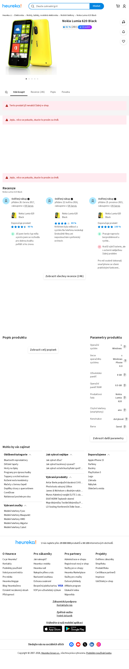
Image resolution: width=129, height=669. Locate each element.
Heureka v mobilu (42, 563)
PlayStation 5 (94, 472)
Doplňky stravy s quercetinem (18, 488)
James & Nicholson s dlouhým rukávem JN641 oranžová (64, 490)
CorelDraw (9, 492)
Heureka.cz (7, 15)
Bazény (91, 468)
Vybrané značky (13, 505)
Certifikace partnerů (105, 572)
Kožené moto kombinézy (16, 480)
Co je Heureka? (10, 559)
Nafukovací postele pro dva (17, 496)
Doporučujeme (97, 455)
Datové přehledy (72, 581)
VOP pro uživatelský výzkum (47, 590)
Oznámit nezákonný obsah (15, 590)
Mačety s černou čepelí (15, 484)
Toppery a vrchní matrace (16, 476)
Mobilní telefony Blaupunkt (17, 515)
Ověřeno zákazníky (104, 559)
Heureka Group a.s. (50, 653)
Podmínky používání (12, 568)
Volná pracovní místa (12, 572)
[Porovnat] (123, 22)
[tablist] (49, 92)
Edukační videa (71, 590)
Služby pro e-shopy (73, 568)
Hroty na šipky (11, 468)
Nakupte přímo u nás (44, 572)
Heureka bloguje (11, 581)
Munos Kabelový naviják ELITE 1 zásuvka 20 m (64, 494)
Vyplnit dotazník (64, 615)
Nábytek (92, 484)
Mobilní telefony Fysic (14, 511)
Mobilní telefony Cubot (15, 527)
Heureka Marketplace (74, 572)
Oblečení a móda (96, 488)
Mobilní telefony (67, 15)
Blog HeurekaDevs (12, 585)
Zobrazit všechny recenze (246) (64, 276)
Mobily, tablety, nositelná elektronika (42, 15)
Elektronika (19, 15)
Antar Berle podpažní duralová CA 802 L (64, 482)
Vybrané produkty (57, 477)
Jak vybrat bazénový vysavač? (60, 464)
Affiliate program (72, 585)
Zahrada (92, 480)
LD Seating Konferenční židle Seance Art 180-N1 (64, 507)
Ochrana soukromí (42, 581)
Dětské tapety (11, 464)
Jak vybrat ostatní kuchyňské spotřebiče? (64, 468)
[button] (19, 92)
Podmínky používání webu (99, 653)
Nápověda (69, 594)
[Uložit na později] (123, 41)
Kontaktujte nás (65, 605)
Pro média (7, 577)
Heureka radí (40, 568)
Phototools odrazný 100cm (59, 486)
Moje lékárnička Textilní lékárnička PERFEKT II (64, 503)
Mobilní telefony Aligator (16, 523)
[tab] (19, 92)
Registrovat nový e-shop (76, 563)
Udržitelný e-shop (104, 581)
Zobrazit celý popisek (43, 350)
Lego (90, 476)
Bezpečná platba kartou (45, 585)
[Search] (6, 92)
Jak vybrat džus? (54, 460)
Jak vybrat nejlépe (57, 455)
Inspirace (99, 577)
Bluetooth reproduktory (16, 460)
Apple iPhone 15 (96, 460)
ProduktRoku (102, 568)
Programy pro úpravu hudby (17, 472)
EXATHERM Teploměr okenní (60, 498)
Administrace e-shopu (75, 559)
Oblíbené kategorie (15, 455)
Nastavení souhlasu (43, 577)
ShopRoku (100, 563)
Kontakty (7, 563)
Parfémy (92, 464)
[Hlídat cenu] (123, 31)
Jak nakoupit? (40, 559)
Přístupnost (8, 594)
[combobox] (59, 6)
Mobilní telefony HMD (14, 519)
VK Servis (29, 206)
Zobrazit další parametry (108, 438)
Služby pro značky (73, 577)
